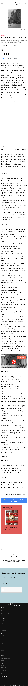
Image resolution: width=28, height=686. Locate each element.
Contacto (3, 673)
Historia (3, 35)
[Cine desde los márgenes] (11, 518)
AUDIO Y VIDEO (4, 648)
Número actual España (5, 658)
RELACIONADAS (6, 566)
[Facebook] (2, 54)
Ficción (2, 637)
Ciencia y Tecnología (5, 613)
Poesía (2, 635)
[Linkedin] (6, 54)
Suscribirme (3, 667)
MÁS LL (3, 663)
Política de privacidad (23, 685)
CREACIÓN (3, 633)
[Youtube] (6, 676)
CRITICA (3, 618)
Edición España (6, 529)
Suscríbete (6, 531)
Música (2, 623)
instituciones (5, 538)
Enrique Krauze (14, 556)
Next (20, 520)
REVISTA (3, 655)
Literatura (3, 615)
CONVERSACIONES (5, 628)
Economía (3, 612)
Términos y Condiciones (13, 685)
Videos (2, 650)
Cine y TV (3, 620)
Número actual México (5, 657)
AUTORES (19, 566)
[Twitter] (4, 54)
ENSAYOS (3, 640)
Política (2, 610)
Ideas (2, 643)
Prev (3, 520)
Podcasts (3, 652)
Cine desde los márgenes (11, 527)
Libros (2, 621)
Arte (2, 625)
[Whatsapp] (8, 54)
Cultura (2, 608)
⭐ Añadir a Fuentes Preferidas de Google (14, 500)
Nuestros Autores (4, 672)
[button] (2, 3)
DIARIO (2, 607)
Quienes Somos (4, 670)
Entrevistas (3, 630)
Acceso (2, 665)
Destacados (3, 660)
